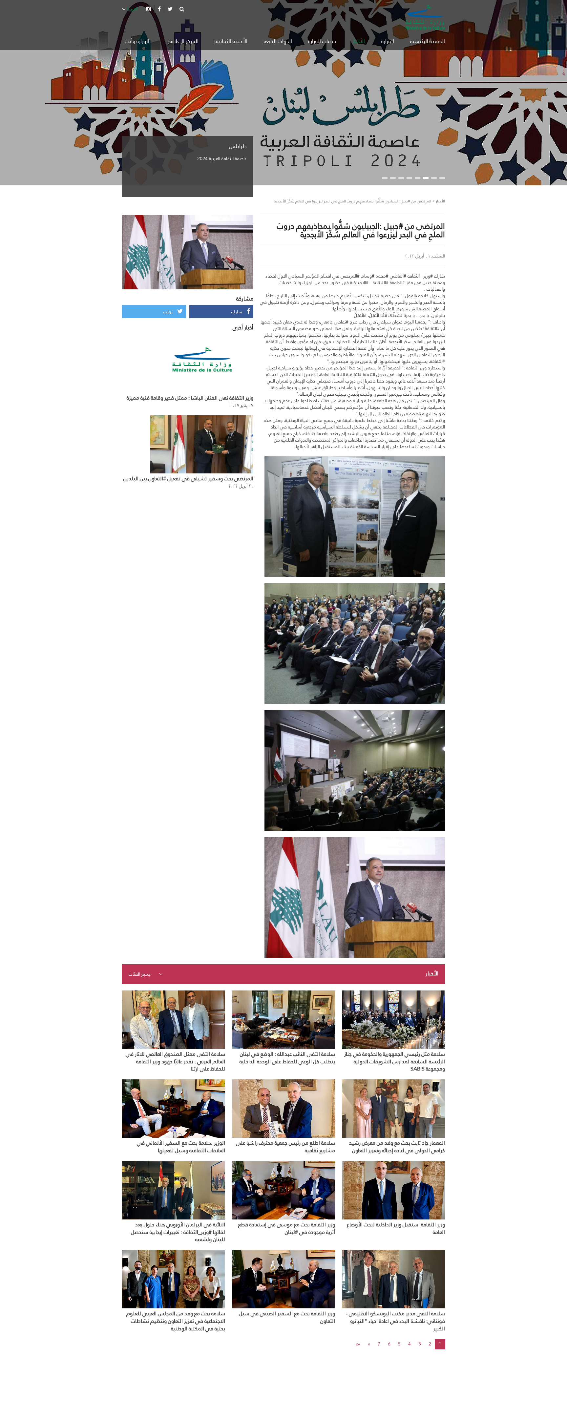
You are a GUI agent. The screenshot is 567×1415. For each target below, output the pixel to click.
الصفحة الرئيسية (427, 41)
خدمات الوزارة (322, 41)
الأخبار (358, 41)
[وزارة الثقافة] (425, 17)
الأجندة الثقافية (231, 41)
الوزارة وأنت (137, 41)
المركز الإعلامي (182, 41)
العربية (132, 9)
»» (358, 1344)
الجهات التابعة (278, 41)
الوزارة (387, 41)
